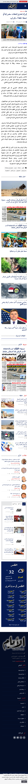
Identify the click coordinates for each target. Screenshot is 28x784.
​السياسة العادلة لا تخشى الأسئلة (9, 508)
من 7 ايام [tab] (20, 504)
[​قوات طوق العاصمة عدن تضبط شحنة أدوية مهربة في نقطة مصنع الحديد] (19, 530)
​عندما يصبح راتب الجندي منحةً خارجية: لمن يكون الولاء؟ (9, 540)
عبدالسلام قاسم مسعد (15, 463)
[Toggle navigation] (25, 6)
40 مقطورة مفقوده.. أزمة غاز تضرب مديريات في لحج (21, 411)
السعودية (7, 170)
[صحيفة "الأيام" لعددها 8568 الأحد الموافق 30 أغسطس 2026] (14, 372)
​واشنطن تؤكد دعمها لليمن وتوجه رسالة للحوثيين (16, 329)
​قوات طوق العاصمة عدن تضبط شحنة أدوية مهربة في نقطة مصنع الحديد (8, 529)
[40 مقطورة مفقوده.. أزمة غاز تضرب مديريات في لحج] (7, 413)
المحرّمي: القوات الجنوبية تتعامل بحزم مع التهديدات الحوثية (21, 401)
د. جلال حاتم (17, 472)
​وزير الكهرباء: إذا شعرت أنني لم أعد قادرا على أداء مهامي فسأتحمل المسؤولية (8, 550)
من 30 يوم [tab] (15, 504)
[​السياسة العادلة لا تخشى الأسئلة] (19, 510)
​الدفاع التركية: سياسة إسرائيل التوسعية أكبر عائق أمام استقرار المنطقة (8, 517)
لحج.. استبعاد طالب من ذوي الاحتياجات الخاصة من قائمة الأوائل (21, 444)
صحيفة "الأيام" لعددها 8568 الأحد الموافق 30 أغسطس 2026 (16, 226)
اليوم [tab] (24, 504)
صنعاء (19, 168)
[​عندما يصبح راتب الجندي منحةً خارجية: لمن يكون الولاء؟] (19, 541)
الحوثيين (18, 170)
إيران (15, 168)
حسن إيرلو (24, 170)
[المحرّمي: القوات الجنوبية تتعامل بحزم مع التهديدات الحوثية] (7, 402)
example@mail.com (19, 661)
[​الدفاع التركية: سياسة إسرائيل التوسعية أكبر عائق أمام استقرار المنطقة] (19, 518)
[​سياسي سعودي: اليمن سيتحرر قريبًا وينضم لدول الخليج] (7, 435)
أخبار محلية (22, 11)
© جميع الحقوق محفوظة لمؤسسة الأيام (17, 773)
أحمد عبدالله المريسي (16, 478)
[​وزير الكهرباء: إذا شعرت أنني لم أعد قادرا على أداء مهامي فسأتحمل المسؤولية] (19, 551)
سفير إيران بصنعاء (9, 168)
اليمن (23, 168)
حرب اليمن (13, 170)
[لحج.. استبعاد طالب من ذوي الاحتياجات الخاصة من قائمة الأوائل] (7, 446)
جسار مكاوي (17, 488)
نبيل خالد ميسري (16, 495)
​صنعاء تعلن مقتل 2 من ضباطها (18, 251)
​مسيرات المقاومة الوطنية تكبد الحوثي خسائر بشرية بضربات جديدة (14, 278)
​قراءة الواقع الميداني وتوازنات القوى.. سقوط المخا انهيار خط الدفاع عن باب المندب (14, 201)
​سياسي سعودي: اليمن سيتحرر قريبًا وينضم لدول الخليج (14, 303)
